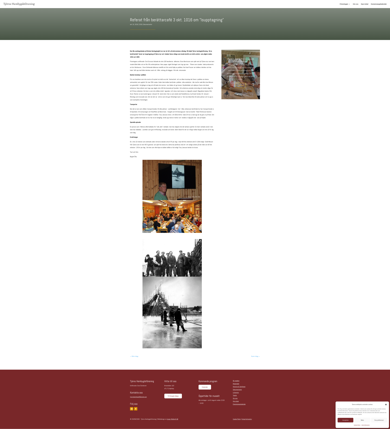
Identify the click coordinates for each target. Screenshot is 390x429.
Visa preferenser (379, 420)
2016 (140, 24)
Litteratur (236, 392)
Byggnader (236, 384)
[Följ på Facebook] (135, 408)
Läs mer (241, 85)
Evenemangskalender (379, 4)
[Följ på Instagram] (131, 408)
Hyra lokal (364, 4)
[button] (386, 405)
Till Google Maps (173, 396)
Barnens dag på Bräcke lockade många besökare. (241, 60)
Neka (362, 420)
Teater (235, 395)
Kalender (205, 387)
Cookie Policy (357, 425)
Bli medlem (236, 381)
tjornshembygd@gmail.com (138, 397)
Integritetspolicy (365, 425)
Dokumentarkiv (147, 24)
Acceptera (345, 420)
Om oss (355, 4)
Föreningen (344, 4)
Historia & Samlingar (239, 387)
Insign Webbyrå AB (172, 419)
